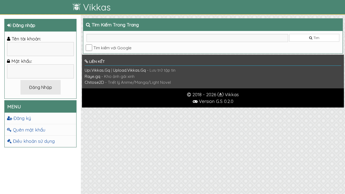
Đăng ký (21, 118)
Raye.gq (92, 76)
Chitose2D (94, 82)
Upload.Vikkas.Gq (129, 70)
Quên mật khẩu (28, 130)
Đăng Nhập (40, 87)
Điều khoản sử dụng (33, 141)
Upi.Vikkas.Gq (97, 70)
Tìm (315, 38)
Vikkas (96, 7)
